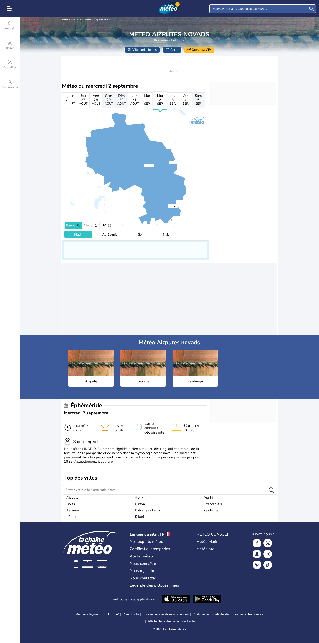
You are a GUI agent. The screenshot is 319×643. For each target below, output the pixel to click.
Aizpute (72, 497)
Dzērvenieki (213, 504)
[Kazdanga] (168, 162)
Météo (65, 19)
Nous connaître (143, 563)
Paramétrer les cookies (247, 614)
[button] (144, 165)
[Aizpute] (144, 165)
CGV (116, 614)
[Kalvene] (168, 206)
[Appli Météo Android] (207, 599)
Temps (70, 225)
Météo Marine (208, 541)
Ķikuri (139, 516)
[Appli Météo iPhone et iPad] (176, 599)
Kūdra (71, 516)
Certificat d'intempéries (150, 548)
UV (104, 225)
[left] (67, 100)
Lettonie (75, 19)
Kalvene (72, 510)
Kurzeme (86, 19)
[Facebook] (257, 543)
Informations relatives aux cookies (166, 614)
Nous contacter (143, 578)
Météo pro (205, 548)
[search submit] (311, 8)
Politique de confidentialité (211, 614)
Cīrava (140, 504)
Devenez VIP (201, 50)
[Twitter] (267, 543)
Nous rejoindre (142, 570)
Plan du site (131, 614)
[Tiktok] (267, 565)
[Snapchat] (257, 554)
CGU (105, 614)
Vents (88, 225)
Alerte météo (141, 556)
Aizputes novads (102, 19)
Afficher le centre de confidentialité (171, 621)
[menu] (9, 8)
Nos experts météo (146, 541)
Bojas (70, 504)
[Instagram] (267, 554)
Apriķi (139, 497)
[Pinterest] (257, 565)
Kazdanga (211, 510)
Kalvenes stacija (147, 510)
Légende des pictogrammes (154, 585)
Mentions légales (87, 614)
